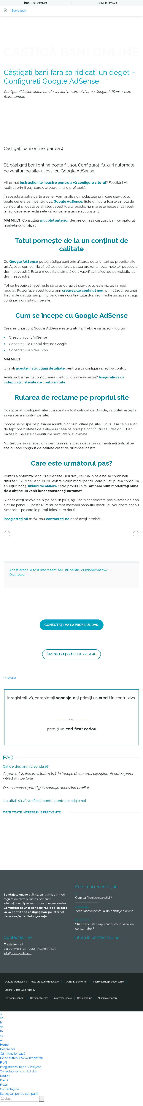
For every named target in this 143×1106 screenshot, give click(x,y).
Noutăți (5, 1076)
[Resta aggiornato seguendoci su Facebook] (79, 948)
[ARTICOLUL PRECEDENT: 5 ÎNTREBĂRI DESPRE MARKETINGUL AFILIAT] (7, 534)
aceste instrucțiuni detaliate (40, 368)
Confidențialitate (39, 998)
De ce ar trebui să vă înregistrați (21, 1058)
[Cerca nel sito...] (41, 1099)
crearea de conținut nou (82, 290)
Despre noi (7, 1049)
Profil (3, 1062)
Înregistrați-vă (35, 3)
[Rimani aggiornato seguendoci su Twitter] (93, 948)
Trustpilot (9, 678)
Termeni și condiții (15, 998)
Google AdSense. (68, 201)
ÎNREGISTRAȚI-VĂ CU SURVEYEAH (71, 654)
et (1, 1040)
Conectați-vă (107, 3)
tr (1, 1022)
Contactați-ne (84, 998)
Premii (4, 1080)
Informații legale (63, 998)
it (1, 1013)
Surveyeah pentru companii (19, 1093)
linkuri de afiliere (42, 486)
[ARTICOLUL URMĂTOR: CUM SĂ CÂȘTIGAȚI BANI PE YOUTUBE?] (136, 534)
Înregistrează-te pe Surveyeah (20, 1067)
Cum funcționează (12, 1053)
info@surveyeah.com (17, 953)
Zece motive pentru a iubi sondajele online (104, 911)
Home (4, 1044)
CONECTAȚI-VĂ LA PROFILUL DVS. (71, 625)
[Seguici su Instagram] (121, 948)
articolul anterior (54, 220)
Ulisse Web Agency (24, 989)
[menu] (136, 11)
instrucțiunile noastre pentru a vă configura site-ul (63, 182)
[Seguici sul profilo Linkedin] (107, 948)
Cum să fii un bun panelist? (93, 897)
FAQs (4, 1085)
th (1, 1031)
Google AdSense (23, 261)
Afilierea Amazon (107, 998)
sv (1, 1036)
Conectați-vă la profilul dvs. (18, 1071)
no (2, 1027)
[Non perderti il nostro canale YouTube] (79, 958)
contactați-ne (57, 519)
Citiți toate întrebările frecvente (32, 812)
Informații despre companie (108, 981)
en (1, 1018)
